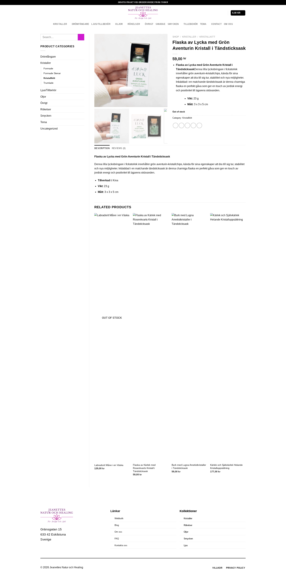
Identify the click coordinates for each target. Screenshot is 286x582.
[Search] (218, 13)
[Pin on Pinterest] (193, 125)
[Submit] (81, 37)
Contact (216, 24)
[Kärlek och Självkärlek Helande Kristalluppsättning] (228, 337)
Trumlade (48, 83)
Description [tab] (102, 148)
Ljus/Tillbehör (100, 24)
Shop (175, 37)
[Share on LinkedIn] (199, 125)
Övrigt (149, 24)
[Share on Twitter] (181, 125)
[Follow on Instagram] (50, 549)
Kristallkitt (49, 78)
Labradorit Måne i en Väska (108, 465)
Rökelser (134, 24)
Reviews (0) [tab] (119, 148)
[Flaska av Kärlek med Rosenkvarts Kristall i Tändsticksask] (150, 337)
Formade (48, 68)
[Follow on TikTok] (56, 549)
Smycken (173, 24)
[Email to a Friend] (187, 125)
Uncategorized (49, 128)
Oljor (119, 24)
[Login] (223, 13)
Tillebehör (191, 24)
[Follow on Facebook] (43, 549)
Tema (203, 24)
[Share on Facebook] (175, 125)
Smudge (160, 24)
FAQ (117, 538)
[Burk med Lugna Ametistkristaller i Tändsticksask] (189, 337)
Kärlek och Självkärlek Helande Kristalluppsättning (226, 466)
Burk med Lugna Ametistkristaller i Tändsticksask (189, 466)
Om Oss (228, 24)
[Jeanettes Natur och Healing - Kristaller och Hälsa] (143, 13)
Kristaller (60, 24)
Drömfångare (80, 24)
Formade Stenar (52, 73)
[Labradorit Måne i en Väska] (112, 337)
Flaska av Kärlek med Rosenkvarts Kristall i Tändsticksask (144, 468)
